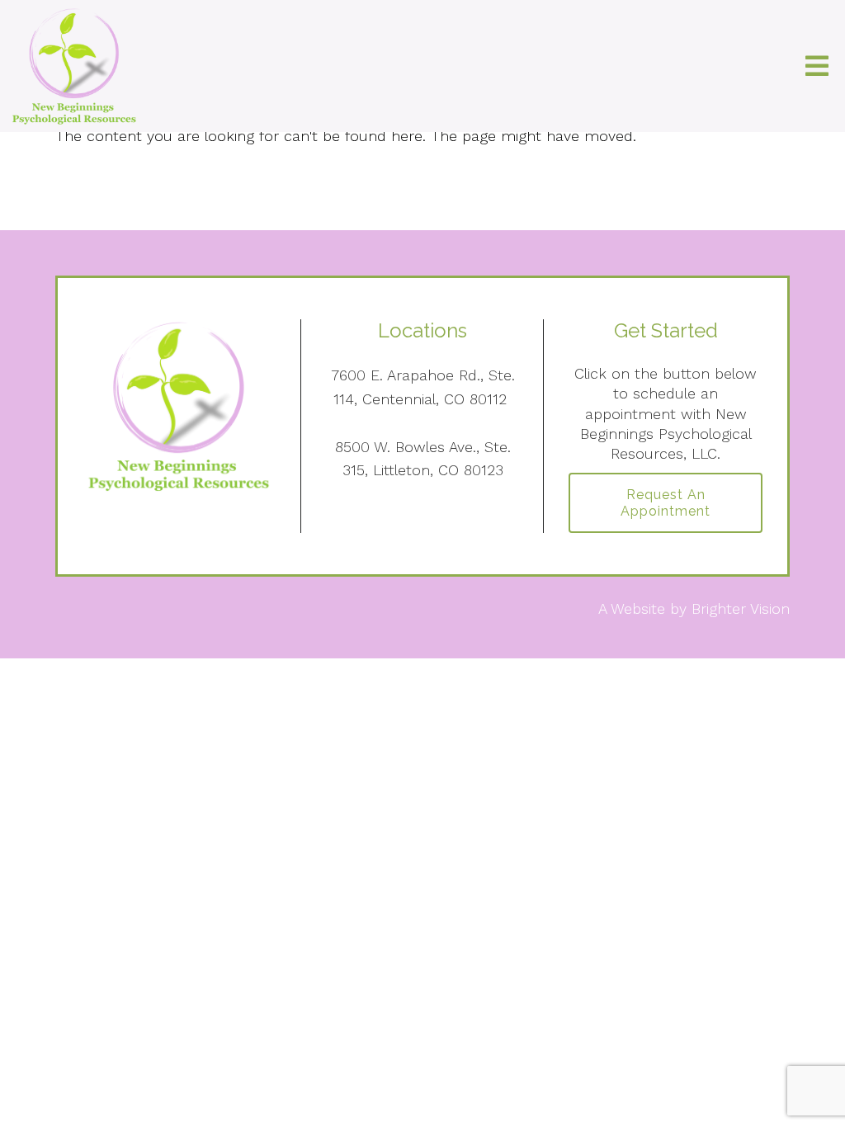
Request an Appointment (665, 502)
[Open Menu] (816, 66)
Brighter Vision (741, 608)
